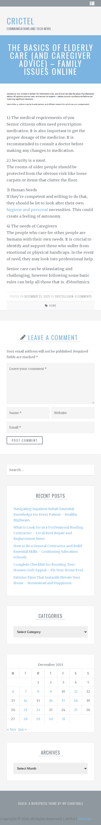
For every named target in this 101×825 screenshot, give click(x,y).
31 (63, 719)
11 (76, 691)
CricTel (21, 21)
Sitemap (84, 819)
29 (38, 719)
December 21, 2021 (37, 296)
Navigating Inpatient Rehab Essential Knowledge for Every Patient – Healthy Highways (45, 514)
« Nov (11, 729)
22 (38, 710)
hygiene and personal (27, 209)
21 (25, 710)
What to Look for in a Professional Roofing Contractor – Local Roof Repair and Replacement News (48, 533)
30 (51, 719)
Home (52, 305)
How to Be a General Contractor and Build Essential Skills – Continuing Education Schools (47, 551)
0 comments (83, 296)
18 (76, 700)
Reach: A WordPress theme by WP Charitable (50, 803)
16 (51, 700)
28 (25, 719)
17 (63, 700)
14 (25, 700)
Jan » (22, 729)
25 (76, 710)
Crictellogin (64, 296)
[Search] (90, 471)
